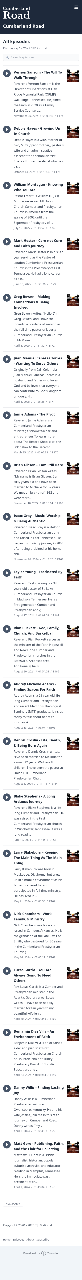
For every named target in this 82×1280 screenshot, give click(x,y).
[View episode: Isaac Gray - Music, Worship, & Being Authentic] (73, 519)
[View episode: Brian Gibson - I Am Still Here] (73, 468)
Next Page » (13, 1203)
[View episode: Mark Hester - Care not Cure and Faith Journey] (73, 244)
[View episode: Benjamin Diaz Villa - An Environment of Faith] (73, 1035)
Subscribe (42, 1239)
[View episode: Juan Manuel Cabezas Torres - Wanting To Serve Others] (73, 361)
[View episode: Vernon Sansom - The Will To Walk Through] (73, 76)
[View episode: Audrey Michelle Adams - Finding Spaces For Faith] (73, 687)
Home (6, 1239)
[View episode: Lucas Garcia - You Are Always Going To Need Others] (73, 973)
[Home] (41, 12)
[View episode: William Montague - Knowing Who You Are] (73, 188)
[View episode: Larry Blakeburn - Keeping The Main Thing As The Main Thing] (73, 856)
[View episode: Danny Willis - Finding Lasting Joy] (73, 1091)
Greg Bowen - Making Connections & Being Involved (32, 302)
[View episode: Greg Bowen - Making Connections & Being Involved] (73, 300)
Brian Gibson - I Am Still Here (38, 465)
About (30, 1239)
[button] (7, 73)
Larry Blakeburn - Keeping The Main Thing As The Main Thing (38, 857)
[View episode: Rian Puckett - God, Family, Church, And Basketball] (73, 631)
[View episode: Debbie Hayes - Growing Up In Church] (73, 132)
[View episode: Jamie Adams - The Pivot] (73, 417)
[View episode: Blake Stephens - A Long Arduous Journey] (73, 799)
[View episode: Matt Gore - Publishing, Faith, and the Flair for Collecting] (73, 1147)
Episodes (18, 1239)
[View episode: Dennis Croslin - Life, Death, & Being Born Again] (73, 743)
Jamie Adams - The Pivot (34, 414)
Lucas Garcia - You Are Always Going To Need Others (32, 975)
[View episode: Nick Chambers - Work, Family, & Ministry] (73, 917)
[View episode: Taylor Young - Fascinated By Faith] (73, 575)
